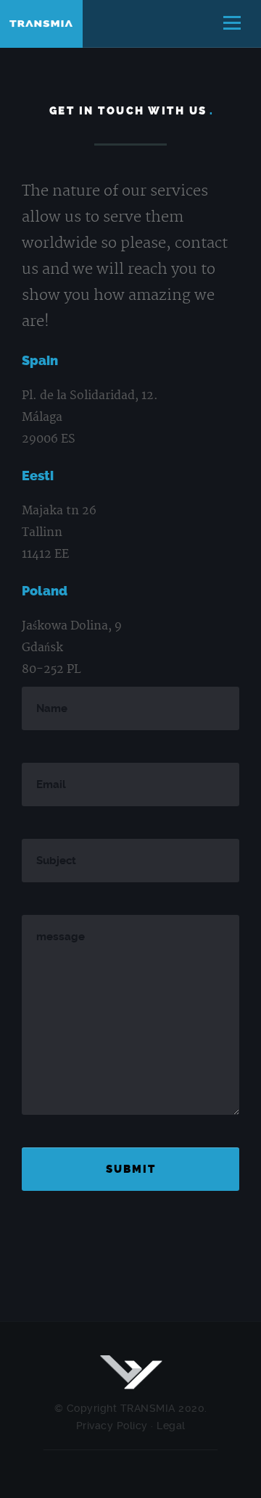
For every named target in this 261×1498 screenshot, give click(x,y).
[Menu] (232, 23)
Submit (131, 1169)
